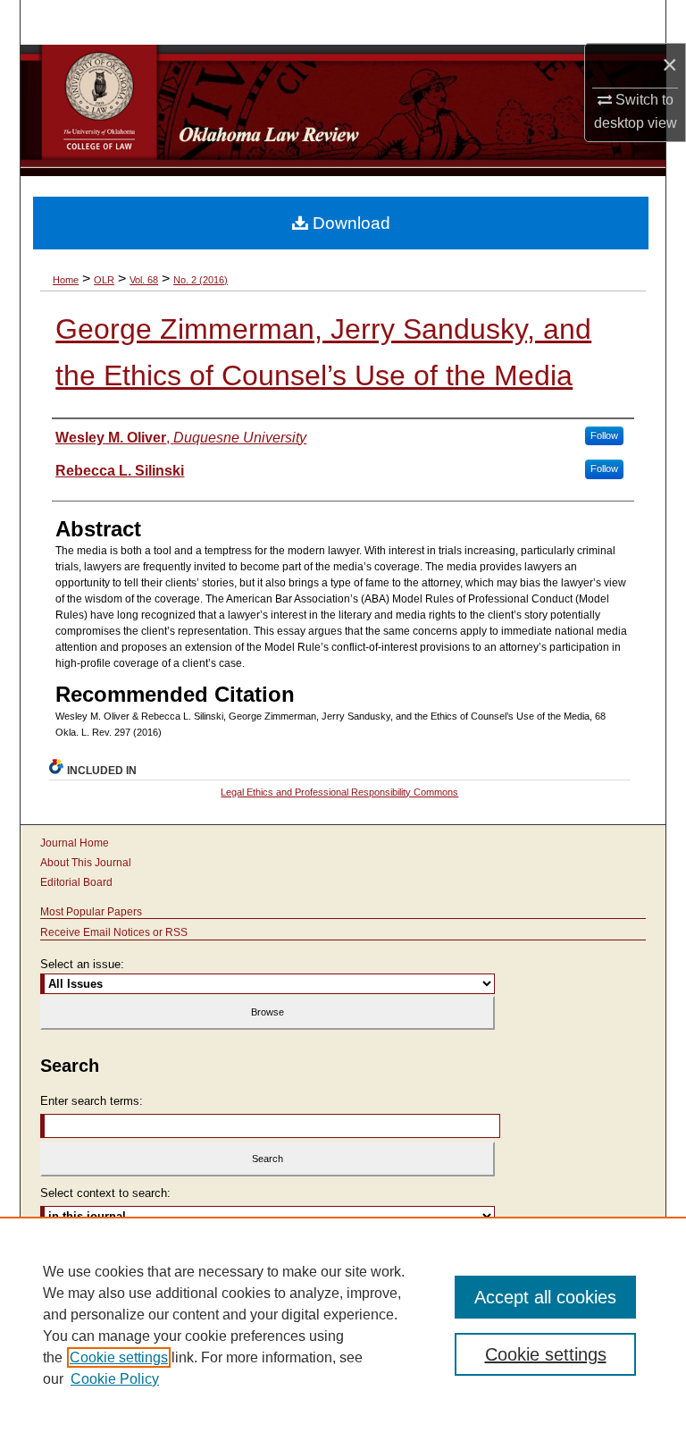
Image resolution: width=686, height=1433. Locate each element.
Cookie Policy (115, 1379)
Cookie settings (119, 1357)
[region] (343, 1325)
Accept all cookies (545, 1297)
